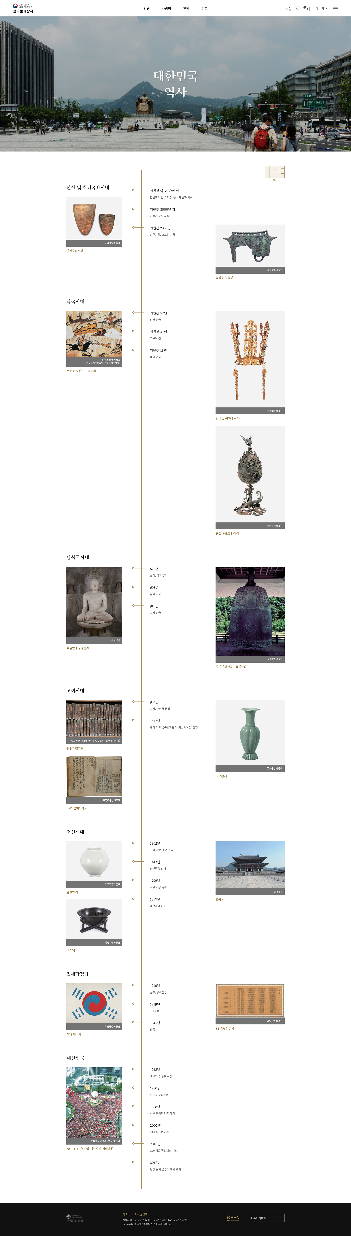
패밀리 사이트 (258, 1218)
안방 (186, 8)
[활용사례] (297, 8)
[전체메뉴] (335, 9)
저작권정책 (141, 1214)
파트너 (126, 1214)
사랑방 (166, 8)
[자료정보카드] (306, 8)
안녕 (147, 8)
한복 (204, 8)
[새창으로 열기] (233, 1218)
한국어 (320, 8)
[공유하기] (288, 8)
